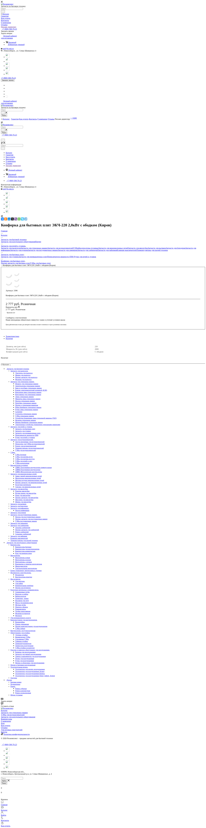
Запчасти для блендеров (175, 248)
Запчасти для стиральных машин (34, 248)
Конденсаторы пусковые (89, 248)
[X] (12, 219)
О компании (6, 721)
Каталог (4, 710)
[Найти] (3, 11)
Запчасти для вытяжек (157, 248)
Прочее (38, 242)
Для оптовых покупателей (11, 730)
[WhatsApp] (8, 61)
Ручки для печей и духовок (85, 257)
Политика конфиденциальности (17, 734)
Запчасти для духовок (10, 257)
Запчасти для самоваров (67, 250)
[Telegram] (8, 57)
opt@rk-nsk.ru (8, 49)
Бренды (4, 732)
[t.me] (8, 73)
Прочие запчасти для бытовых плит (15, 263)
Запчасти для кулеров (19, 250)
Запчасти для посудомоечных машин (43, 250)
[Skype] (22, 219)
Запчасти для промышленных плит (33, 257)
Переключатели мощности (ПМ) (60, 257)
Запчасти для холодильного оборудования (18, 242)
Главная (4, 805)
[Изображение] (58, 273)
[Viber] (15, 219)
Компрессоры (6, 719)
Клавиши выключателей (127, 250)
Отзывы (4, 728)
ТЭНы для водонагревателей (13, 715)
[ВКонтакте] (2, 219)
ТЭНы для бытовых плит (40, 263)
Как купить (5, 725)
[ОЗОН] (8, 66)
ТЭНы (76, 248)
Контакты (5, 820)
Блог (3, 723)
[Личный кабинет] (2, 138)
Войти (3, 815)
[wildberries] (8, 70)
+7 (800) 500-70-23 (9, 29)
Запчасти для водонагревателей (60, 248)
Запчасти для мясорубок (138, 248)
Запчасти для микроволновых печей (113, 248)
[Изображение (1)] (58, 284)
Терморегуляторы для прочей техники (152, 250)
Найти (4, 781)
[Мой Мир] (9, 219)
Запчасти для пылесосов (11, 248)
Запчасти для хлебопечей (87, 250)
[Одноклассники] (5, 219)
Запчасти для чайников (107, 250)
